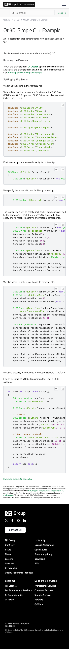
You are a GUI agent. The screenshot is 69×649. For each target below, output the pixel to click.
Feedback (10, 625)
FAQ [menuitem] (36, 563)
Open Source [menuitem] (40, 549)
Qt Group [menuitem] (10, 540)
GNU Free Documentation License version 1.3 (46, 490)
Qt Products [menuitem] (11, 568)
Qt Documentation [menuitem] (14, 595)
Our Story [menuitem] (10, 545)
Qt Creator (33, 66)
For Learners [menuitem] (11, 585)
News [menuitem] (8, 554)
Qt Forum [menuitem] (9, 599)
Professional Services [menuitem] (45, 585)
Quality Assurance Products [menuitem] (19, 572)
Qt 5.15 (6, 20)
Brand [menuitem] (8, 549)
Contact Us (15, 530)
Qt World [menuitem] (39, 604)
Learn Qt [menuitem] (10, 581)
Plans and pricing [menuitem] (43, 554)
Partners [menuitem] (38, 599)
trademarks (8, 495)
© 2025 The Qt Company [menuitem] (17, 623)
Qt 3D (16, 20)
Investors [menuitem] (10, 563)
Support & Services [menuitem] (45, 581)
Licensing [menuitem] (39, 540)
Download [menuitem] (39, 559)
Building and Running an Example (25, 72)
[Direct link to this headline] (29, 60)
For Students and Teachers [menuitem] (18, 590)
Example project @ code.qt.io (17, 479)
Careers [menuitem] (9, 559)
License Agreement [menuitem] (44, 545)
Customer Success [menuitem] (43, 590)
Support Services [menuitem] (43, 595)
